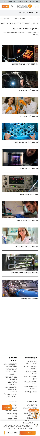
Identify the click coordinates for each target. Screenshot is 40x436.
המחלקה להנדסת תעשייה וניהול (26, 142)
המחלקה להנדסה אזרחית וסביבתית (24, 273)
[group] (31, 18)
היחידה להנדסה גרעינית (29, 194)
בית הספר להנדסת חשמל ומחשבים (25, 64)
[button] (37, 6)
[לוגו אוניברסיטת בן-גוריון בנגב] (24, 6)
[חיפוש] (12, 6)
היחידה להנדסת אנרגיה (29, 299)
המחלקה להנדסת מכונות (28, 90)
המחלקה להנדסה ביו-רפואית (27, 220)
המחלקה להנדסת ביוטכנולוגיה (26, 247)
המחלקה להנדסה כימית (29, 116)
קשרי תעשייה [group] (5, 19)
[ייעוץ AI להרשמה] (36, 415)
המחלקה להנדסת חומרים (28, 168)
